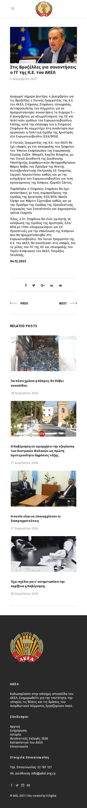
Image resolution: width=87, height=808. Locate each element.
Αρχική (15, 726)
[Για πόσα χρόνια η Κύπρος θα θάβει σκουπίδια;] (43, 353)
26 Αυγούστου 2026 (24, 594)
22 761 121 (44, 767)
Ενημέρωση (18, 730)
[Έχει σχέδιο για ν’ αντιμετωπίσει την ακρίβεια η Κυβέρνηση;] (43, 554)
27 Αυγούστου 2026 (24, 463)
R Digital (51, 795)
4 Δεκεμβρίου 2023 (23, 79)
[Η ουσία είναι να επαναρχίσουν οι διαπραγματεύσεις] (43, 488)
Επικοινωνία (19, 746)
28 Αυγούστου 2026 (24, 393)
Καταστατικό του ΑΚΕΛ (26, 742)
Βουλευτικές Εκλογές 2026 (29, 738)
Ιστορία (15, 734)
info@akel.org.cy (43, 773)
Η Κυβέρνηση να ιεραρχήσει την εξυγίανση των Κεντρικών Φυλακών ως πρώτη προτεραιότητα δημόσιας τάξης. (42, 451)
